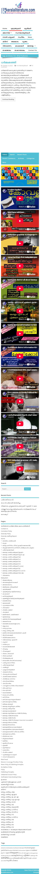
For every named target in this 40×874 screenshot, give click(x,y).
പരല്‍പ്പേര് (5, 667)
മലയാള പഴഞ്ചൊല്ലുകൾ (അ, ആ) (13, 573)
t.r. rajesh (6, 853)
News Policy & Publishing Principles (12, 764)
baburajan (21, 848)
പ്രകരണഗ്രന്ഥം (8, 672)
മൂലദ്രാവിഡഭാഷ (8, 743)
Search (12, 154)
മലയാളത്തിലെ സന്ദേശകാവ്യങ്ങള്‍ (13, 729)
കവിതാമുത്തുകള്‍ (8, 596)
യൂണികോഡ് (6, 748)
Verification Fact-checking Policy (11, 777)
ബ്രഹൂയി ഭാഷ (7, 688)
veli (22, 853)
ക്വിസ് (5, 41)
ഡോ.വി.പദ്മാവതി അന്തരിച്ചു (10, 503)
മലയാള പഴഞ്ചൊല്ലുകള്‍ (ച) (11, 559)
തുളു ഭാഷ (6, 626)
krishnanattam (21, 850)
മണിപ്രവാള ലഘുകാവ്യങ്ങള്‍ (11, 699)
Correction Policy (6, 531)
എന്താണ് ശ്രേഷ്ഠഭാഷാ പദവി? (11, 782)
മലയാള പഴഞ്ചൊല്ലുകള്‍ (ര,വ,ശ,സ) (14, 571)
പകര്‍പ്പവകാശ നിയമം (9, 663)
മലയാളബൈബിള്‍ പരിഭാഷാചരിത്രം (13, 732)
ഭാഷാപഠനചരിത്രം (8, 695)
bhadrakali (28, 848)
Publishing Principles (7, 772)
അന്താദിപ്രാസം (7, 585)
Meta (4, 162)
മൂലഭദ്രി (5, 745)
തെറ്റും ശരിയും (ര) (7, 822)
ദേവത (11, 858)
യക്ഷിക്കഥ (4, 837)
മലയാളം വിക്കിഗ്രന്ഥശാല (10, 715)
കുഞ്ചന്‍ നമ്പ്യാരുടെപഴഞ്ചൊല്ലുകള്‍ (15, 787)
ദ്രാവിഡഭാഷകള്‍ (8, 635)
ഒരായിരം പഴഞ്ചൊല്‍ (9, 541)
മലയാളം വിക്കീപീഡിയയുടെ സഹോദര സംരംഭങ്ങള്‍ (18, 720)
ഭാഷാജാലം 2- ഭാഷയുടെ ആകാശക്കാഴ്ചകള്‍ (16, 829)
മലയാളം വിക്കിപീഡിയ (9, 718)
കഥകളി (14, 855)
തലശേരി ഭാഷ (7, 621)
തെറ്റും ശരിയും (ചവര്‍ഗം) (9, 809)
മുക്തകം (5, 741)
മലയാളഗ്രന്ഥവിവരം (9, 725)
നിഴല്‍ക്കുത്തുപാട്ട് (8, 658)
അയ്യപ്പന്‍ (3, 855)
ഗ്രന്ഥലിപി (6, 608)
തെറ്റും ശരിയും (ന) (7, 814)
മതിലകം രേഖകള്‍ (8, 704)
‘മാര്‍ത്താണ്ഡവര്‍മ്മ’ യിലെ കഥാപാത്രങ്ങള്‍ (15, 526)
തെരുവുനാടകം (7, 628)
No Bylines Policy (6, 767)
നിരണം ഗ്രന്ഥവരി (8, 653)
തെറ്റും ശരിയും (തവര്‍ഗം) (9, 812)
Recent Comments (8, 158)
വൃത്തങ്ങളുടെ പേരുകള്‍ (10, 755)
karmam (15, 850)
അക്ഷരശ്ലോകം (7, 580)
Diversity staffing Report (9, 536)
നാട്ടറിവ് (5, 642)
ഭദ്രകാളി (16, 858)
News (30, 37)
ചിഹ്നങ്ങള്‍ (6, 612)
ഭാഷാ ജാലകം (20, 50)
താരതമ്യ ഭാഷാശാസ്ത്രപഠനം (11, 624)
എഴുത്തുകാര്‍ (16, 28)
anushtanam (16, 848)
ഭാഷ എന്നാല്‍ (7, 690)
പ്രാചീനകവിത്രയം (8, 681)
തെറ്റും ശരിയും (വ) (7, 827)
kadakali (11, 850)
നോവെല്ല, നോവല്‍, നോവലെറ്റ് (12, 660)
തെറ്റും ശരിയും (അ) (8, 631)
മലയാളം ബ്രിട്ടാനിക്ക (9, 709)
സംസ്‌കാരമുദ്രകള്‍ (22, 33)
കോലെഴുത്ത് (6, 603)
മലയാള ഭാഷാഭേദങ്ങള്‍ (9, 711)
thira (20, 853)
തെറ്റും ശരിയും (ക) (7, 804)
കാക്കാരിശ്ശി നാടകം (7, 784)
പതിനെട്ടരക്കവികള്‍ (8, 550)
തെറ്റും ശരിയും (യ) (7, 819)
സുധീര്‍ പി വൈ (12, 860)
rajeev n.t (28, 850)
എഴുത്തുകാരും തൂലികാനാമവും (12, 591)
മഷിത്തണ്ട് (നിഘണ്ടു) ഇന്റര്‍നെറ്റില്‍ (13, 832)
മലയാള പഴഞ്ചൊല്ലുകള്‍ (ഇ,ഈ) (13, 552)
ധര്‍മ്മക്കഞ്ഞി (8, 62)
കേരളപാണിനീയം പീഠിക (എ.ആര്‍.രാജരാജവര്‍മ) (16, 545)
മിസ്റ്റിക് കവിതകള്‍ (8, 738)
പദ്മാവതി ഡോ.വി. (7, 500)
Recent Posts (22, 154)
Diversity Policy (6, 534)
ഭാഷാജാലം (7, 50)
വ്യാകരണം (7, 46)
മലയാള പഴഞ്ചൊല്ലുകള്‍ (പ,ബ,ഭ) (13, 566)
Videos (4, 154)
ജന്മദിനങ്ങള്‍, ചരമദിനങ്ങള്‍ (10, 614)
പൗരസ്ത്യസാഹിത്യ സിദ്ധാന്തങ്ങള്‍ (13, 686)
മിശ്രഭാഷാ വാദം (8, 736)
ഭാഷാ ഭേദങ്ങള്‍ (7, 693)
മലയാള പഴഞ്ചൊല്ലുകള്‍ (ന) (12, 564)
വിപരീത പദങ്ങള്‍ (7, 752)
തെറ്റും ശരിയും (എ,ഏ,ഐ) (10, 799)
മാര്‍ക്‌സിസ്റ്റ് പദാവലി (8, 834)
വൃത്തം (24, 41)
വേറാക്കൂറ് (4, 514)
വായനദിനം (6, 750)
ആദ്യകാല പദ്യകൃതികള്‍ (10, 587)
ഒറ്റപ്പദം (5, 543)
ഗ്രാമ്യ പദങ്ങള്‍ (7, 610)
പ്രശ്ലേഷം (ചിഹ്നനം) (9, 679)
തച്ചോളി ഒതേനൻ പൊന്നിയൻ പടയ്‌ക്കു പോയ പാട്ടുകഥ (18, 548)
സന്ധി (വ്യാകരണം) (9, 757)
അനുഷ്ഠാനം (27, 853)
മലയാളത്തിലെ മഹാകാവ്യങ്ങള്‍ (12, 727)
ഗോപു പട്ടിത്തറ (23, 855)
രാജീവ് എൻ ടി (23, 858)
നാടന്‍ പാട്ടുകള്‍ (8, 37)
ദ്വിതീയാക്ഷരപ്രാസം (9, 637)
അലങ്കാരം (15, 41)
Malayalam (4, 578)
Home (5, 28)
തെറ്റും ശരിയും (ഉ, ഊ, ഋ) (9, 797)
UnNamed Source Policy (9, 774)
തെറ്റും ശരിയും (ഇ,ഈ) (9, 794)
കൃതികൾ (27, 28)
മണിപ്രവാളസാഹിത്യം (10, 702)
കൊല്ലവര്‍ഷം (7, 601)
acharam (3, 848)
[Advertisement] (20, 129)
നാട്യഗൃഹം (6, 644)
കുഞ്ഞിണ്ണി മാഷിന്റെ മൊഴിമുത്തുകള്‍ (13, 598)
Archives (21, 158)
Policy (3, 769)
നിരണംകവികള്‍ (7, 656)
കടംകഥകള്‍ (19, 46)
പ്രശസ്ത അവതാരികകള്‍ (10, 674)
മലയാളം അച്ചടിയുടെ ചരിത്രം (11, 706)
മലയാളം (30, 46)
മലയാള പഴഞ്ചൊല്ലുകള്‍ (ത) (12, 561)
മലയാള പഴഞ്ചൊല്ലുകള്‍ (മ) (11, 568)
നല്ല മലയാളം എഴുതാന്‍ (10, 640)
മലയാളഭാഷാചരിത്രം (9, 734)
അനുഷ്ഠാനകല (34, 853)
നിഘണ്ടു (5, 649)
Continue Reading (8, 99)
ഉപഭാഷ (3, 779)
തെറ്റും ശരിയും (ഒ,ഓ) (8, 802)
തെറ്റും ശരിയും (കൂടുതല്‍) (10, 807)
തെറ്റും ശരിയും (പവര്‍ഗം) (9, 817)
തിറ (36, 855)
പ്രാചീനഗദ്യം (7, 683)
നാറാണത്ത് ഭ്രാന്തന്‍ (9, 647)
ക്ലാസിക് (6, 33)
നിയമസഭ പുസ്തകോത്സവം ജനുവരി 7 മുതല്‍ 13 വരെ (19, 506)
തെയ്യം (5, 857)
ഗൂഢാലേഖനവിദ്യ (8, 605)
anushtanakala (9, 848)
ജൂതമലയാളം (6, 617)
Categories (30, 158)
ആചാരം (9, 855)
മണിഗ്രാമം (6, 697)
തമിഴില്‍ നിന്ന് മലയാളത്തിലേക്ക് (12, 619)
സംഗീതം (21, 37)
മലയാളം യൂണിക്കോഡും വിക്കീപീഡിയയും (15, 713)
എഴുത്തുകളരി (7, 589)
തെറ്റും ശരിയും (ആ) (8, 792)
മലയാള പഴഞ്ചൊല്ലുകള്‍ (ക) (12, 557)
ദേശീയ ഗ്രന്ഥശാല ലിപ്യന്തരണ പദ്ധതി (14, 633)
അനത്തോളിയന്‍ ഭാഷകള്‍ (10, 582)
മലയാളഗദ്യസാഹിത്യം (10, 722)
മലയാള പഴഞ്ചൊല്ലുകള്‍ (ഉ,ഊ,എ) (13, 554)
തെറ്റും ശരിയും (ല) (7, 824)
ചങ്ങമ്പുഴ (32, 855)
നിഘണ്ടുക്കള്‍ (6, 651)
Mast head (4, 759)
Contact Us (32, 50)
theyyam (14, 852)
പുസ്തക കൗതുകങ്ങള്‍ (9, 670)
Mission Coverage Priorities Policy (12, 762)
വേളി (29, 858)
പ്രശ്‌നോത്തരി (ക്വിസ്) (9, 676)
